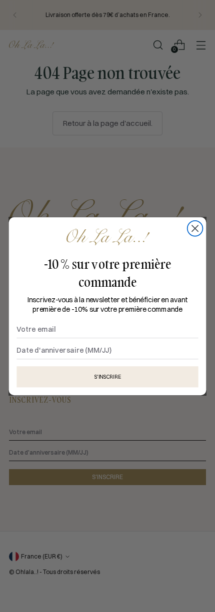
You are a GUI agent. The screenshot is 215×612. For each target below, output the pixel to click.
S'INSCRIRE (107, 376)
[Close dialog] (195, 228)
